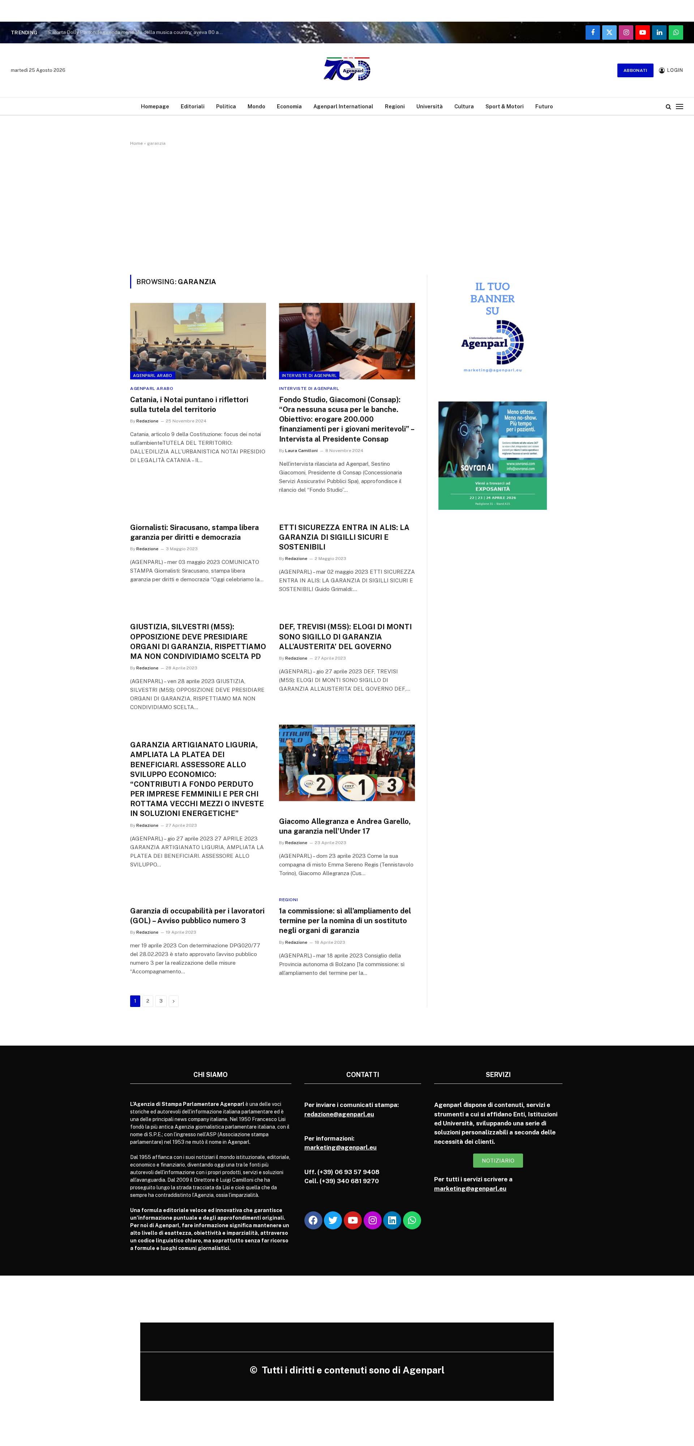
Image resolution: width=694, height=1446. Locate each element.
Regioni (395, 106)
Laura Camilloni (301, 450)
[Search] (668, 106)
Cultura (464, 106)
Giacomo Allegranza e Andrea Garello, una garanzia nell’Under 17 (345, 826)
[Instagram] (373, 1220)
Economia (289, 106)
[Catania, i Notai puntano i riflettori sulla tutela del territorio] (198, 341)
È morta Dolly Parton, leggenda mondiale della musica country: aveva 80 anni (137, 32)
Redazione (147, 421)
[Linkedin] (392, 1220)
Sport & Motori (504, 106)
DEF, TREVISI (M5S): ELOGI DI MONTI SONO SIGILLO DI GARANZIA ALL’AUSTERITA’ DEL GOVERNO (345, 636)
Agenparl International (343, 106)
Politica (226, 106)
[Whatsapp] (412, 1220)
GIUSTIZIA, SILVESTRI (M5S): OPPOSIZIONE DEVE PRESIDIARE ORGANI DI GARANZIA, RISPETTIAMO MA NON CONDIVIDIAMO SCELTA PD (198, 641)
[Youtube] (353, 1220)
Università (429, 106)
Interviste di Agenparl (309, 375)
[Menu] (679, 106)
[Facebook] (313, 1220)
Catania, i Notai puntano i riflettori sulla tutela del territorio (189, 404)
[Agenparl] (347, 70)
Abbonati (635, 70)
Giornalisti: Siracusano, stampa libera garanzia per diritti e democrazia (194, 532)
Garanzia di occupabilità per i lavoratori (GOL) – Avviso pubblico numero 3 (197, 916)
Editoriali (193, 106)
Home (136, 143)
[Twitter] (333, 1220)
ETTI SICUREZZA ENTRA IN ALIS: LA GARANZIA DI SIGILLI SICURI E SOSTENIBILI (344, 537)
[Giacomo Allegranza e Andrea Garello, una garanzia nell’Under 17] (347, 763)
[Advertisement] (347, 209)
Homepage (155, 106)
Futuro (544, 106)
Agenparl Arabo (152, 375)
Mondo (256, 106)
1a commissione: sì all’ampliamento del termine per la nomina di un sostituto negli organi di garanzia (345, 921)
